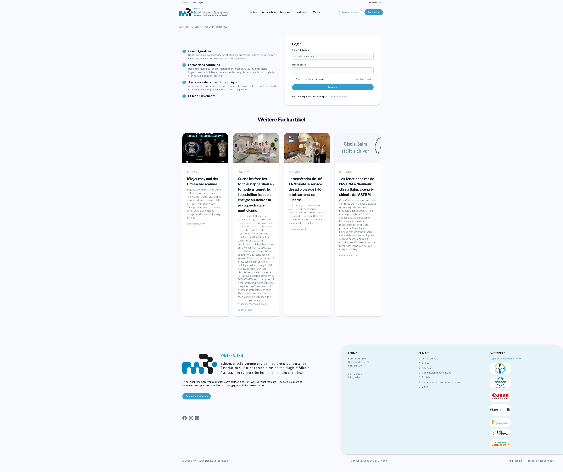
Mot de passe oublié (365, 79)
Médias (317, 12)
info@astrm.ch (356, 377)
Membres (285, 12)
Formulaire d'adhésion (196, 396)
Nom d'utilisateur (301, 50)
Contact (185, 3)
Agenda (426, 368)
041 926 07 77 (356, 374)
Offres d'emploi (430, 358)
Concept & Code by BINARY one (369, 460)
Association (269, 12)
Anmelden (333, 87)
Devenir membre (350, 12)
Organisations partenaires (504, 358)
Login (200, 3)
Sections (372, 12)
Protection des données (540, 460)
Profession (302, 12)
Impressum (515, 460)
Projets (426, 377)
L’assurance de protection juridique (441, 382)
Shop (193, 3)
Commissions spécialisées (436, 372)
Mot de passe (299, 64)
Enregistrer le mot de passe (310, 79)
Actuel (253, 12)
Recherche (376, 3)
